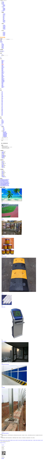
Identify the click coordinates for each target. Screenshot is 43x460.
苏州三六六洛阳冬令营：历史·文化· (4, 181)
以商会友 (3, 48)
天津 (2, 93)
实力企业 (3, 45)
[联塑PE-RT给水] (7, 304)
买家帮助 (11, 440)
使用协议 (24, 440)
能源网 (2, 83)
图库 (3, 17)
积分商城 (4, 25)
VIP (3, 7)
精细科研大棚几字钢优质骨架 (5, 433)
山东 (2, 102)
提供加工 (3, 122)
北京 (2, 92)
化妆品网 (3, 73)
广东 (2, 105)
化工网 (2, 69)
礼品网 (2, 77)
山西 (2, 95)
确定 (2, 140)
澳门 (2, 115)
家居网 (2, 72)
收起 (0, 88)
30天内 (4, 130)
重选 (0, 57)
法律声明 (16, 440)
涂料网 (2, 63)
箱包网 (2, 87)
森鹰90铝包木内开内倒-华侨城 (5, 364)
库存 (2, 123)
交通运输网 (3, 80)
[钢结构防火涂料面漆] (8, 254)
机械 (2, 171)
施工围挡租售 (3, 387)
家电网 (2, 75)
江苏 (2, 99)
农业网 (2, 82)
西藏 (2, 109)
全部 (2, 91)
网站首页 (1, 440)
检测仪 (2, 152)
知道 (3, 16)
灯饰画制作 (3, 163)
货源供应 (4, 13)
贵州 (2, 108)
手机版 (3, 2)
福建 (2, 101)
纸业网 (2, 85)
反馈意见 (4, 5)
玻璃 (2, 164)
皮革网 (2, 70)
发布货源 (4, 32)
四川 (2, 107)
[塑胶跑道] (10, 217)
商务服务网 (3, 79)
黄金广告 (4, 26)
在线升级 (4, 9)
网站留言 (39, 440)
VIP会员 (4, 35)
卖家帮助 (9, 440)
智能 (2, 175)
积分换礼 (37, 440)
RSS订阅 (4, 29)
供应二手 (3, 121)
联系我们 (4, 10)
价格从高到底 (4, 131)
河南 (2, 103)
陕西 (2, 110)
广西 (2, 106)
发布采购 (4, 33)
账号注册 (4, 440)
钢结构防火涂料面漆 (4, 256)
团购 (3, 19)
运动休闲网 (3, 76)
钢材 (2, 166)
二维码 (3, 3)
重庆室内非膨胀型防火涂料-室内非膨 (4, 185)
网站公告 (4, 28)
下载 (3, 18)
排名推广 (32, 440)
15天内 (4, 129)
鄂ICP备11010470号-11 (3, 442)
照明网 (2, 65)
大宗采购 (4, 14)
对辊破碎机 (3, 155)
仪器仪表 (3, 151)
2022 (2, 154)
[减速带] (19, 291)
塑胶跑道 (3, 219)
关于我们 (19, 440)
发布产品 (1, 41)
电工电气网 (3, 78)
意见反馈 (6, 440)
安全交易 (14, 440)
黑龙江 (2, 98)
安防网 (2, 61)
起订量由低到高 (5, 136)
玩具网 (2, 71)
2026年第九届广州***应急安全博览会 (4, 179)
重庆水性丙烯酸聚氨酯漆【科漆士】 (4, 184)
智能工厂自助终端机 (4, 341)
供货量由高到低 (5, 134)
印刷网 (2, 66)
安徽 (2, 100)
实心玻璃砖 (3, 156)
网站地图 (29, 440)
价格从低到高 (4, 132)
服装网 (2, 68)
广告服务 (34, 440)
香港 (2, 114)
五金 (2, 174)
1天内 (3, 127)
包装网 (2, 84)
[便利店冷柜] (12, 234)
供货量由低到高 (5, 135)
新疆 (2, 113)
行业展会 (3, 46)
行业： (2, 54)
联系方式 (21, 440)
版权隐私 (26, 440)
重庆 (2, 94)
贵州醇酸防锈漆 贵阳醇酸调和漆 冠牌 (4, 183)
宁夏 (2, 112)
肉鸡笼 (2, 157)
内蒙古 (2, 96)
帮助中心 (4, 4)
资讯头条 (3, 47)
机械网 (2, 62)
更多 (0, 116)
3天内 (3, 128)
